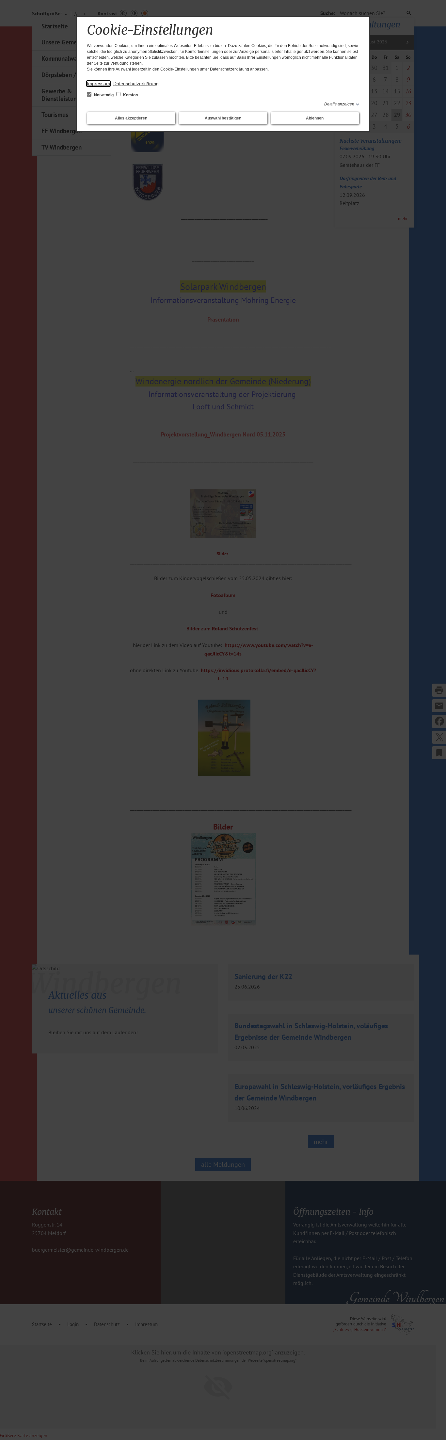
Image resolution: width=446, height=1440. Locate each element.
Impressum (98, 83)
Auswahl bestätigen (223, 118)
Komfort (130, 95)
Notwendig (104, 95)
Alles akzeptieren (131, 118)
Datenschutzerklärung (136, 83)
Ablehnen (315, 118)
